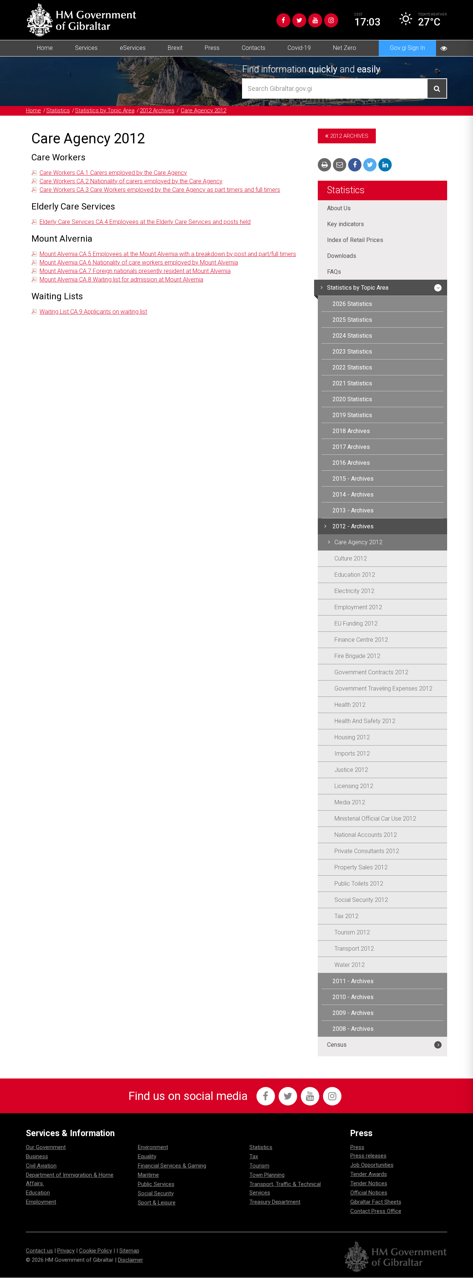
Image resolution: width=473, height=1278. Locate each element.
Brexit (175, 47)
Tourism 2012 (352, 932)
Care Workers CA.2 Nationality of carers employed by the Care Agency (131, 181)
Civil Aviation (41, 1165)
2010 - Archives (353, 997)
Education (38, 1192)
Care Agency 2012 (203, 110)
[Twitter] (299, 20)
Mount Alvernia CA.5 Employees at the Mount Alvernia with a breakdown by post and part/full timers (168, 254)
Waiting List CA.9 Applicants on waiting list (93, 311)
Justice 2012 (351, 769)
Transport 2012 (354, 948)
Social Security (156, 1193)
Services (86, 47)
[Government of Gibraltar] (81, 20)
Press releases (368, 1155)
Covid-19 (299, 47)
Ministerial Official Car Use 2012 (375, 818)
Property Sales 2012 (361, 867)
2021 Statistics (352, 383)
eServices (133, 47)
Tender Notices (368, 1183)
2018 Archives (351, 430)
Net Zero (344, 47)
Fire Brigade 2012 (357, 656)
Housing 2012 (352, 737)
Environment (153, 1147)
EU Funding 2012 (356, 623)
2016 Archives (351, 462)
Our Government (46, 1147)
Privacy (66, 1250)
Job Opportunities (372, 1165)
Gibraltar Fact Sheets (375, 1202)
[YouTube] (315, 20)
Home (45, 47)
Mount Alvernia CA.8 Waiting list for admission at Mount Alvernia (121, 279)
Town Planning (267, 1175)
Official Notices (368, 1192)
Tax (253, 1156)
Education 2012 (354, 574)
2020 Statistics (352, 399)
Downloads (341, 255)
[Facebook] (283, 20)
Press (212, 47)
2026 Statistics (352, 303)
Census (337, 1044)
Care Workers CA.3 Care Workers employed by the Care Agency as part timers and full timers (160, 189)
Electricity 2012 (354, 590)
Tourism (259, 1165)
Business (37, 1156)
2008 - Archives (353, 1028)
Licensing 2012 (353, 786)
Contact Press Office (375, 1211)
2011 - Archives (353, 981)
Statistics (58, 110)
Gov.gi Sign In (407, 47)
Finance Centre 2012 (361, 639)
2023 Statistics (352, 351)
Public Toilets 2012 (358, 883)
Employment (41, 1202)
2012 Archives (157, 110)
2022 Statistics (352, 367)
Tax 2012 (346, 916)
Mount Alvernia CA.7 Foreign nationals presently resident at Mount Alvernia (135, 271)
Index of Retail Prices (355, 239)
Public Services (156, 1184)
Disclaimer (130, 1260)
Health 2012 (349, 704)
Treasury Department (274, 1202)
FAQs (334, 271)
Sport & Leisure (157, 1202)
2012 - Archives (353, 526)
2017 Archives (351, 446)
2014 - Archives (353, 494)
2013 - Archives (353, 510)
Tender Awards (368, 1174)
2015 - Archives (353, 478)
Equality (147, 1156)
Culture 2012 (350, 558)
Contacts (253, 47)
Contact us (39, 1250)
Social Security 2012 (361, 899)
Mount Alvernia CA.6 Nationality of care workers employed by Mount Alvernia (139, 262)
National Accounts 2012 (365, 834)
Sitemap (129, 1250)
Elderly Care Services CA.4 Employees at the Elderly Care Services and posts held (145, 221)
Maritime (148, 1175)
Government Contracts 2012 (371, 672)
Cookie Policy (95, 1250)
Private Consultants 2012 (366, 851)
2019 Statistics (352, 415)
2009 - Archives (353, 1012)
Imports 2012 (352, 753)
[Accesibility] (443, 48)
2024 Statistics (352, 335)
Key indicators (345, 224)
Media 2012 (349, 802)
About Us (339, 208)
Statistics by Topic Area (105, 110)
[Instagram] (331, 20)
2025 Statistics (352, 319)
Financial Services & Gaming (172, 1165)
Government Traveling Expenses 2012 (383, 688)
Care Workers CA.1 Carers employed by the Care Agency (113, 172)
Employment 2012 (358, 607)
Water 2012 (349, 964)
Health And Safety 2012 (364, 721)
